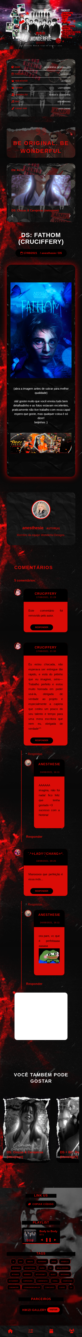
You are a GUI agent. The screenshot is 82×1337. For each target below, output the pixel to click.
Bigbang (27, 1274)
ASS (20, 1261)
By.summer (13, 1280)
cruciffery (46, 593)
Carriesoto (42, 1280)
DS (60, 253)
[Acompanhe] (51, 1331)
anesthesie (49, 253)
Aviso (42, 1268)
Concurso (49, 1287)
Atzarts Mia (30, 1268)
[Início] (10, 1331)
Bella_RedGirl (63, 1268)
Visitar (57, 1309)
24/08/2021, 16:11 (50, 772)
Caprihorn (27, 1280)
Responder (41, 627)
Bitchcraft (41, 1274)
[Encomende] (31, 1331)
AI (13, 1261)
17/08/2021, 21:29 (46, 597)
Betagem (15, 1274)
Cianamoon (13, 1287)
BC (51, 1268)
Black (53, 1274)
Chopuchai (67, 1280)
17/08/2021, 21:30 (46, 651)
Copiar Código (43, 1204)
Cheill (55, 1280)
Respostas (35, 754)
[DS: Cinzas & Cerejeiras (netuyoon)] (27, 1161)
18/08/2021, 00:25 (46, 861)
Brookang (65, 1274)
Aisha (53, 1261)
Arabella (64, 1261)
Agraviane (42, 1261)
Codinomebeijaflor (32, 1287)
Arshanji (16, 1268)
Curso (62, 1287)
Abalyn (30, 1261)
